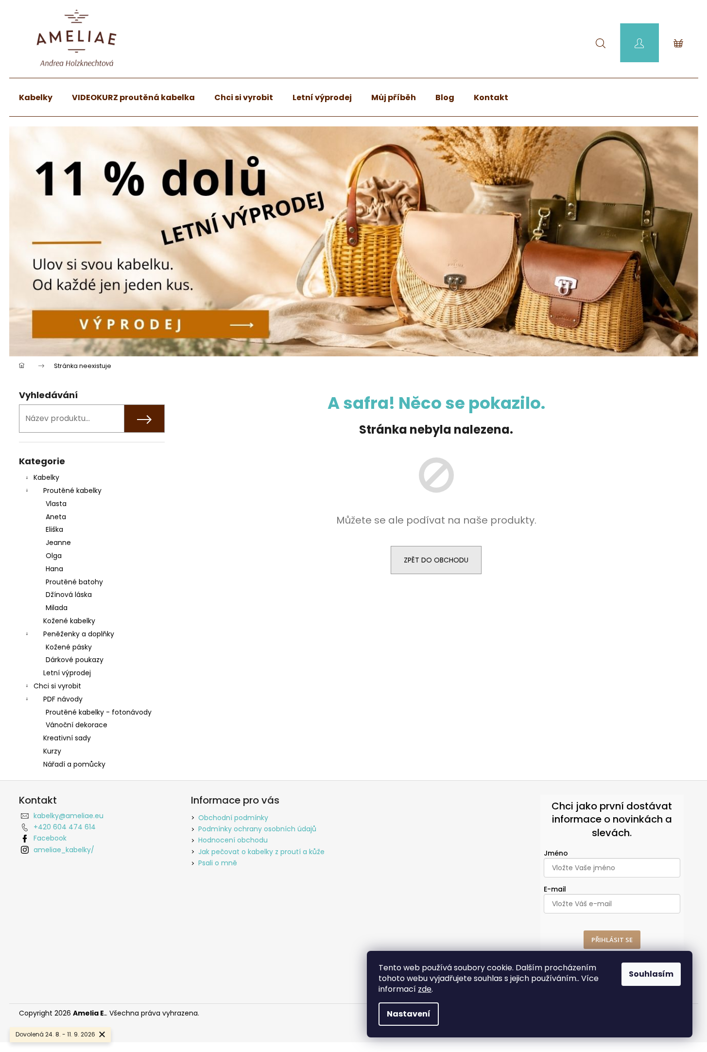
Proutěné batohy (74, 582)
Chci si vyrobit (57, 686)
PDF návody (63, 699)
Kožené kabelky (69, 621)
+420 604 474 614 (65, 827)
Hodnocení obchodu (233, 840)
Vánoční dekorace (76, 725)
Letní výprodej (67, 673)
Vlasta (56, 503)
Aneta (56, 517)
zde (424, 989)
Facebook (50, 838)
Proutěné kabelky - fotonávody (99, 712)
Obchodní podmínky (233, 818)
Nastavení (409, 1013)
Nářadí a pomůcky (74, 764)
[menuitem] (35, 97)
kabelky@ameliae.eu (68, 816)
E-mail (555, 889)
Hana (54, 569)
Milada (57, 608)
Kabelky (46, 477)
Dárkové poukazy (74, 660)
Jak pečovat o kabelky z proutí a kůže (261, 852)
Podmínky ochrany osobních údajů (257, 829)
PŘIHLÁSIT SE (612, 939)
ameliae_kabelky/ (64, 850)
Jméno (556, 853)
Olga (54, 556)
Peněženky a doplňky (78, 634)
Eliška (54, 529)
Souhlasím (651, 974)
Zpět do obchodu (436, 560)
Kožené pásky (69, 647)
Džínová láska (69, 594)
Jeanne (58, 542)
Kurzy (52, 751)
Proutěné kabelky (72, 490)
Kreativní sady (67, 738)
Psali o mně (217, 863)
